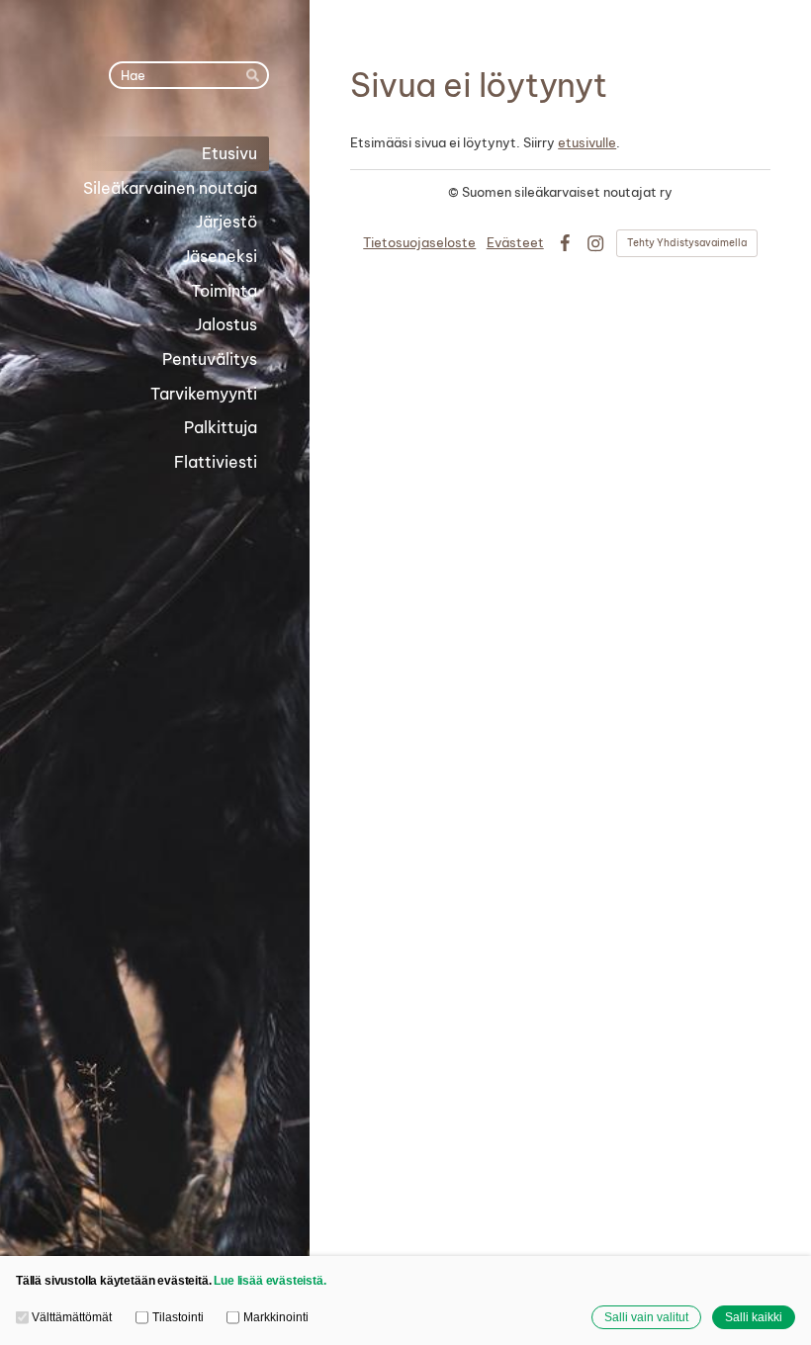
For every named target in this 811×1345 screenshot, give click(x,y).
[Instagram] (595, 243)
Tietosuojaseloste (419, 242)
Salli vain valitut (646, 1316)
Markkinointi (275, 1316)
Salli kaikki (753, 1316)
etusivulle (587, 142)
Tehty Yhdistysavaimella (687, 242)
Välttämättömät (72, 1316)
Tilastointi (177, 1316)
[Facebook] (565, 243)
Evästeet (515, 242)
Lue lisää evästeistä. (269, 1280)
